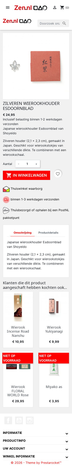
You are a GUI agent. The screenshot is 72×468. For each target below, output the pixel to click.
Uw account (14, 448)
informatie (12, 433)
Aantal (7, 164)
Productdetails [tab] (48, 232)
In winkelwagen (26, 175)
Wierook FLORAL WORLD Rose (18, 390)
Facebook (8, 420)
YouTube (19, 420)
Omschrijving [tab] (22, 232)
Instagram (30, 420)
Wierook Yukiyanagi (54, 329)
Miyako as (54, 386)
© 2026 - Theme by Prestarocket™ (36, 463)
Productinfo (14, 440)
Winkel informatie (19, 456)
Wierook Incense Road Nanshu (18, 331)
